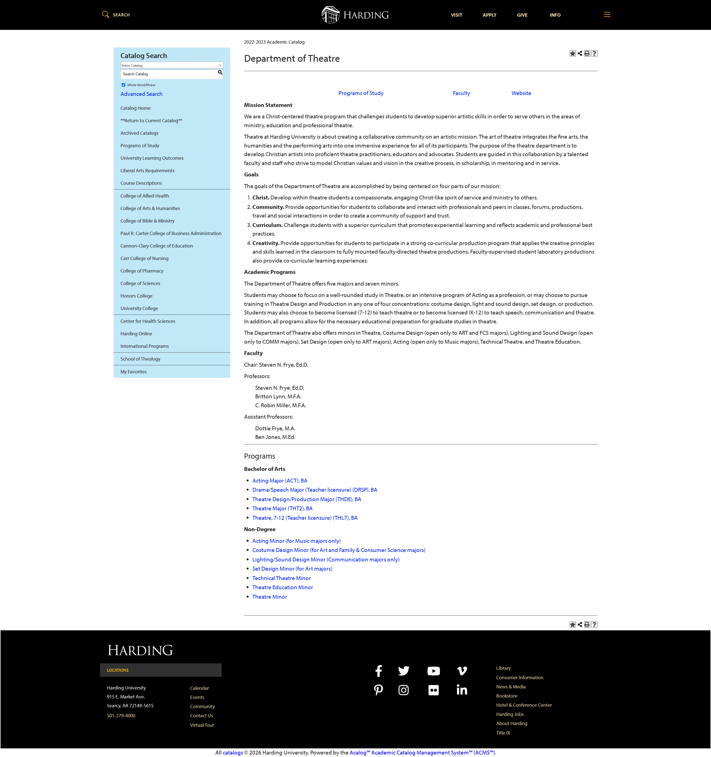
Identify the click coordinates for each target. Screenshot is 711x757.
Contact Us (201, 715)
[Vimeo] (461, 671)
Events (197, 697)
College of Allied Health (145, 196)
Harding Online (136, 333)
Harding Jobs (510, 714)
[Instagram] (403, 690)
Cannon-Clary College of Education (157, 246)
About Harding (511, 723)
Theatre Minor (269, 596)
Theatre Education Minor (282, 587)
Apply (490, 15)
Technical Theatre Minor (281, 577)
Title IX (503, 732)
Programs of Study (140, 145)
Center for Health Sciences (148, 321)
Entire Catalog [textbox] (132, 65)
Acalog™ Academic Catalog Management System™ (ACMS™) (422, 752)
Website (521, 92)
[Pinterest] (378, 690)
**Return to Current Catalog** (151, 120)
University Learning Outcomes (152, 158)
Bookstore (506, 696)
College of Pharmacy (142, 271)
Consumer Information (520, 677)
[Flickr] (433, 690)
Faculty (461, 92)
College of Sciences (140, 283)
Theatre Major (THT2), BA (282, 508)
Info (555, 15)
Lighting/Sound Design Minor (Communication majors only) (326, 559)
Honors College (136, 296)
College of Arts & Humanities (150, 208)
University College (139, 308)
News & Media (511, 686)
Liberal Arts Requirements (147, 170)
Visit (456, 15)
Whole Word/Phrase (141, 85)
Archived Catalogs (139, 133)
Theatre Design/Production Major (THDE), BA (306, 499)
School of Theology (140, 359)
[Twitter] (403, 671)
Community (202, 706)
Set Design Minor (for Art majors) (292, 568)
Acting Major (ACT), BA (279, 480)
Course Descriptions (141, 183)
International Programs (145, 346)
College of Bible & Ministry (147, 221)
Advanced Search (142, 93)
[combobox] (172, 65)
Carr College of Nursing (145, 258)
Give (522, 15)
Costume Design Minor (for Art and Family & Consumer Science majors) (338, 549)
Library (503, 668)
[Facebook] (378, 671)
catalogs (233, 752)
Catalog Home (136, 108)
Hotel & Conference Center (524, 705)
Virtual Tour (202, 725)
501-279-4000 (121, 715)
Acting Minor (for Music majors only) (296, 540)
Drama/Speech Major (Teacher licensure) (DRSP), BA (314, 489)
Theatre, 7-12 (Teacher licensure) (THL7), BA (305, 517)
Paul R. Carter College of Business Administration (171, 233)
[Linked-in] (461, 690)
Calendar (199, 688)
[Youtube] (433, 671)
